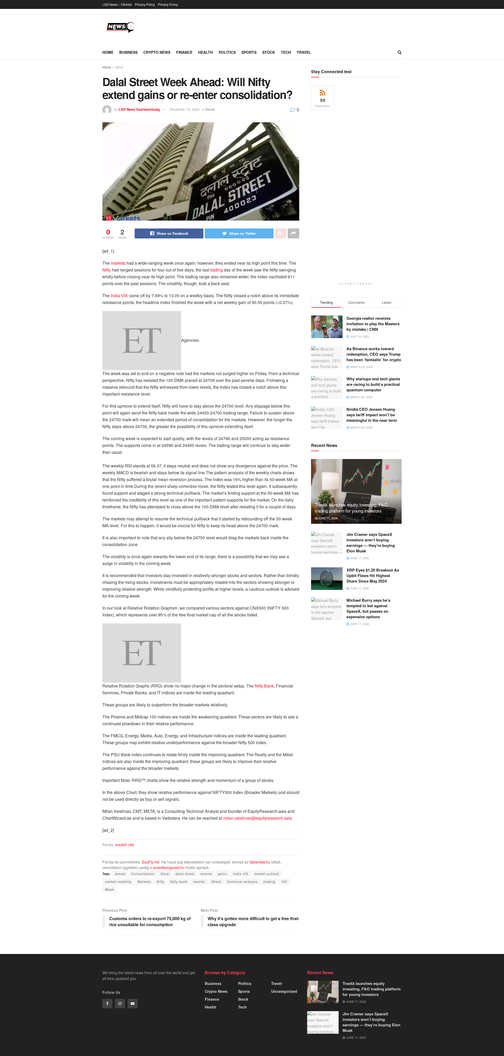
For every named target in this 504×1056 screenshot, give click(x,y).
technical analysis (242, 881)
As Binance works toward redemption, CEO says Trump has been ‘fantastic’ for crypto (373, 354)
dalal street (185, 873)
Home (107, 52)
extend (206, 873)
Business (128, 52)
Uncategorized (284, 991)
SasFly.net (150, 862)
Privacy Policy (145, 4)
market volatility (118, 881)
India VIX (119, 295)
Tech (286, 52)
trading (216, 270)
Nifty (106, 270)
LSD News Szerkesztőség (139, 109)
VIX (284, 881)
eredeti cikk (124, 844)
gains (222, 873)
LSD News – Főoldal (117, 4)
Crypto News (156, 52)
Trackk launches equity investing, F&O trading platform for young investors (351, 507)
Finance (184, 52)
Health (205, 52)
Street (216, 881)
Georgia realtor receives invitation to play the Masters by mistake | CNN (373, 323)
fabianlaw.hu (259, 862)
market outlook (266, 873)
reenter (199, 881)
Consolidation (143, 873)
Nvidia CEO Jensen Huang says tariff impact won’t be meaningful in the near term (371, 414)
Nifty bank (178, 881)
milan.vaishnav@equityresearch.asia (257, 818)
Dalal (165, 873)
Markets (144, 881)
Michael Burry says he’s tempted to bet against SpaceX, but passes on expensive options (368, 608)
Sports (249, 52)
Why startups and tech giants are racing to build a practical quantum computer (373, 384)
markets (118, 263)
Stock (268, 52)
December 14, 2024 (184, 109)
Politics (227, 52)
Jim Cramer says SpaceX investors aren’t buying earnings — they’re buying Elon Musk (370, 542)
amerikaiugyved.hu (169, 867)
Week (109, 889)
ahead (120, 873)
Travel (304, 52)
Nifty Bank (264, 686)
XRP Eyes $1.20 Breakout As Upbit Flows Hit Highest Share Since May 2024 (372, 575)
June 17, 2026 (327, 518)
